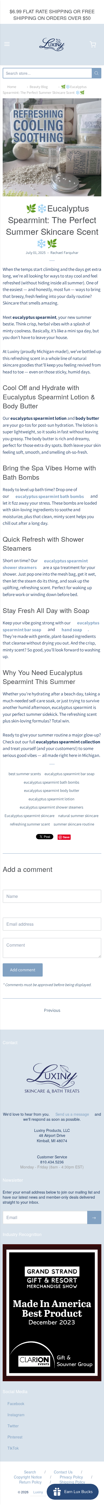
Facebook (15, 1403)
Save (66, 837)
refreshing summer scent (30, 824)
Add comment (22, 970)
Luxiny (38, 1492)
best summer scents (25, 773)
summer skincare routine (74, 824)
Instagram (16, 1414)
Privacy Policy (71, 1477)
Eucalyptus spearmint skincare (29, 815)
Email (7, 912)
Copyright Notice (28, 1477)
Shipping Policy (72, 1482)
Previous (52, 1010)
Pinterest (14, 1437)
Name (7, 884)
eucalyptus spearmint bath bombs (51, 782)
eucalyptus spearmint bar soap (69, 773)
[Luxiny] (52, 44)
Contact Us (63, 1472)
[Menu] (7, 44)
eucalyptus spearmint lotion (51, 798)
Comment (11, 933)
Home (11, 86)
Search (30, 1472)
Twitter (13, 1425)
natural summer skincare (78, 815)
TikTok (13, 1448)
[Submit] (96, 73)
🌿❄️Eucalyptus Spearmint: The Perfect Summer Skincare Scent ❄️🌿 (45, 89)
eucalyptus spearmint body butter (51, 790)
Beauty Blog (39, 86)
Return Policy (30, 1482)
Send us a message (72, 1114)
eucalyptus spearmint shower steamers (51, 807)
